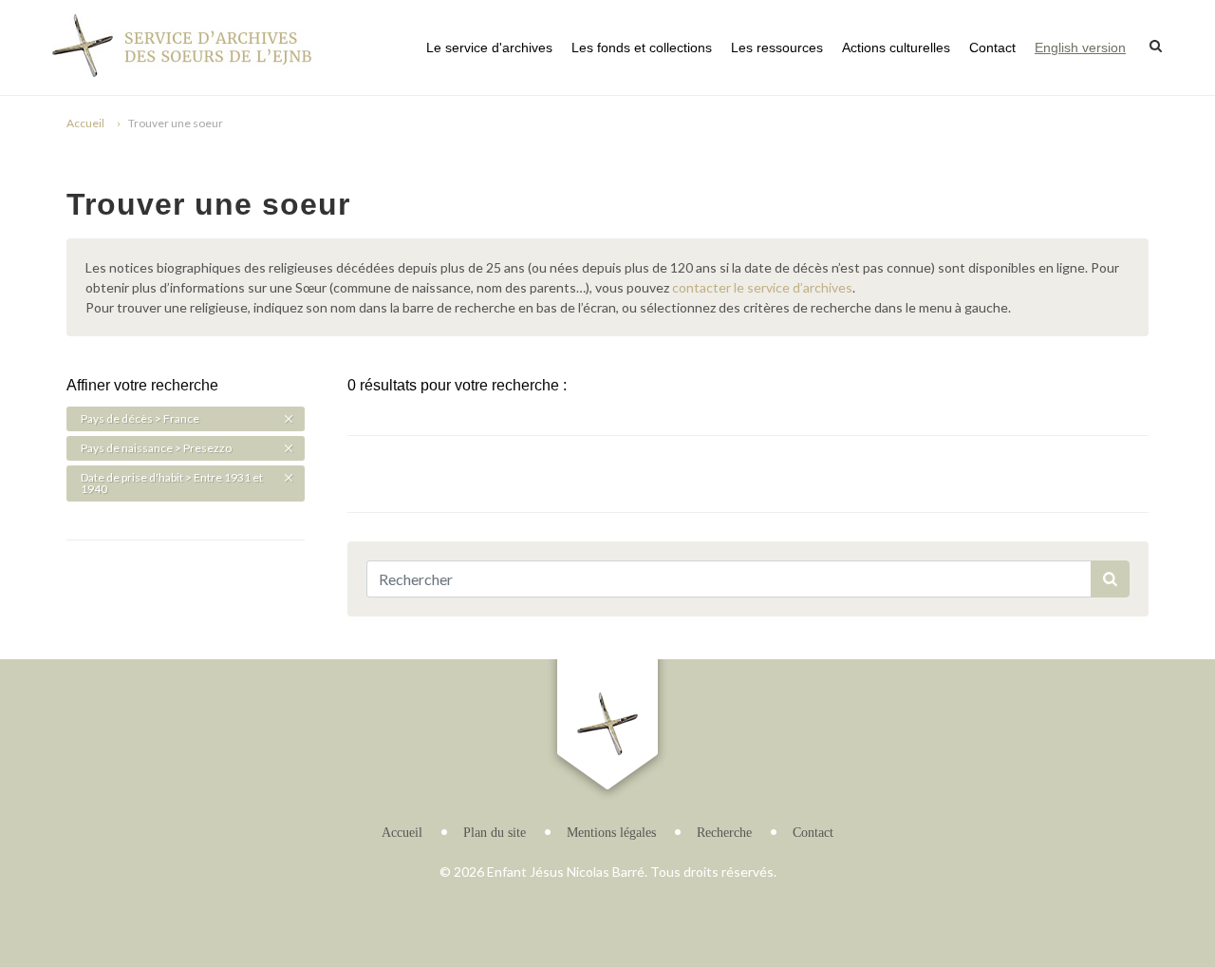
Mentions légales (611, 832)
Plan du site (494, 832)
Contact (992, 47)
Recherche (724, 832)
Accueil (85, 123)
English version (1080, 47)
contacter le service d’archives (762, 287)
